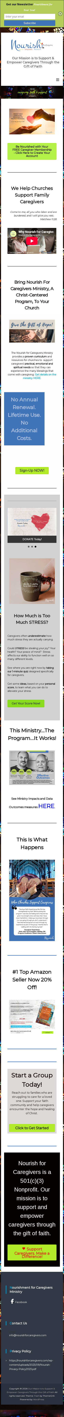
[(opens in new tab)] (32, 121)
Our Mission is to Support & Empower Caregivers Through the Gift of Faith (33, 62)
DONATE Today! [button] (35, 547)
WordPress (38, 1399)
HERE (46, 806)
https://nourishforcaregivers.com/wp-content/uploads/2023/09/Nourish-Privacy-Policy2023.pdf (31, 1365)
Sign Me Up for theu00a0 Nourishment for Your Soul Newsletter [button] (32, 547)
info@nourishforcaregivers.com (27, 1335)
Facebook (21, 1302)
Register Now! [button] (29, 547)
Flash (36, 1396)
